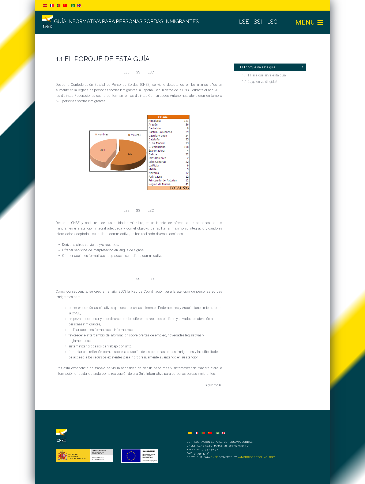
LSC (151, 72)
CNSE (214, 457)
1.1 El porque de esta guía (256, 67)
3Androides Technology (256, 457)
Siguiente (212, 385)
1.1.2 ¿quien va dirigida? (259, 82)
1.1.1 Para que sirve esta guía (264, 75)
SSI (138, 72)
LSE (126, 72)
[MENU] (320, 22)
